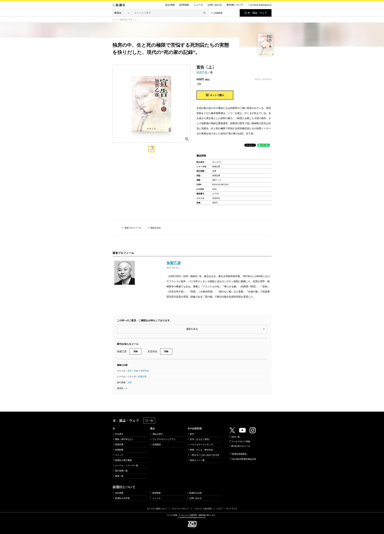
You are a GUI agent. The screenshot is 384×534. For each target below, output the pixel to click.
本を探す (119, 434)
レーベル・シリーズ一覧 (126, 465)
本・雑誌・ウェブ (257, 13)
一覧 (151, 420)
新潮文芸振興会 (239, 454)
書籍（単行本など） (124, 439)
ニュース (198, 5)
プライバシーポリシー (180, 509)
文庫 (130, 382)
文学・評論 (133, 370)
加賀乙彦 (201, 72)
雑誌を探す (158, 434)
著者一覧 (119, 476)
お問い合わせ (214, 5)
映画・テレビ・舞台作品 (201, 450)
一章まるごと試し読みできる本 (204, 455)
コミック (119, 455)
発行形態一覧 (121, 471)
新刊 (192, 434)
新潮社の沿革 (195, 493)
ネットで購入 (217, 95)
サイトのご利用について (157, 509)
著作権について (234, 5)
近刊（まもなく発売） (200, 439)
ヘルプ (219, 509)
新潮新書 (119, 450)
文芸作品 (144, 370)
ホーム (115, 20)
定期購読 (157, 444)
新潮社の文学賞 (122, 498)
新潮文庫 (142, 376)
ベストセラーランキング (201, 444)
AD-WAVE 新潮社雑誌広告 (261, 5)
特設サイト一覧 (197, 460)
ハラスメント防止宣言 (203, 509)
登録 (136, 351)
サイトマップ (231, 509)
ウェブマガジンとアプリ (164, 439)
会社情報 (170, 5)
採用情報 (184, 5)
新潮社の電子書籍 (123, 460)
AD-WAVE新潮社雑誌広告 (244, 459)
